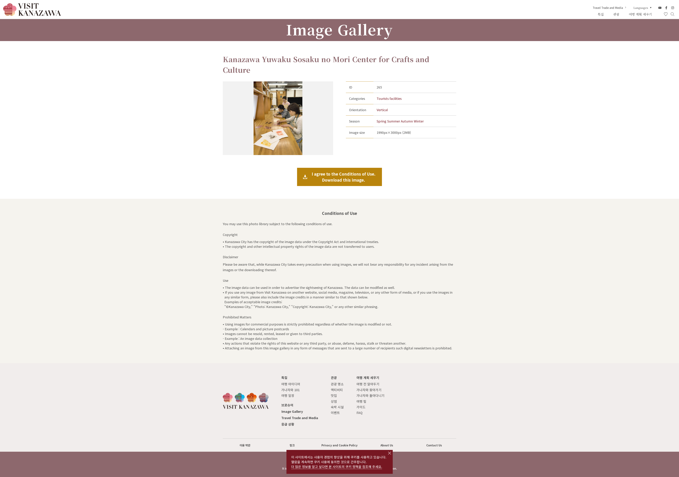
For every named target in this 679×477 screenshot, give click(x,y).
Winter (419, 121)
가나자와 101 (290, 389)
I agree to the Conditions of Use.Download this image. (343, 177)
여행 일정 (287, 395)
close (389, 453)
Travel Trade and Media (608, 7)
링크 (292, 445)
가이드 (360, 407)
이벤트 (335, 412)
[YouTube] (659, 7)
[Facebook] (666, 7)
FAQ (359, 412)
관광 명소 (337, 384)
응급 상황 (287, 424)
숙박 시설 (337, 407)
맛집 (334, 395)
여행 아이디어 (290, 384)
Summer (393, 121)
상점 (334, 401)
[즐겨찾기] (666, 14)
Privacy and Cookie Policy (339, 445)
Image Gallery (292, 411)
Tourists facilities (389, 98)
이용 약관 (245, 445)
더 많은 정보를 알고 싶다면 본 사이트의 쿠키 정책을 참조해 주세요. (336, 466)
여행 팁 (361, 401)
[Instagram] (672, 7)
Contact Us (434, 445)
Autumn (407, 121)
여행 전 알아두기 (367, 384)
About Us (387, 445)
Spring (381, 121)
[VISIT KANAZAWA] (32, 14)
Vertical (382, 109)
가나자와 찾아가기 (368, 389)
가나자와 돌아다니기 (370, 395)
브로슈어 (287, 405)
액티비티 (337, 389)
